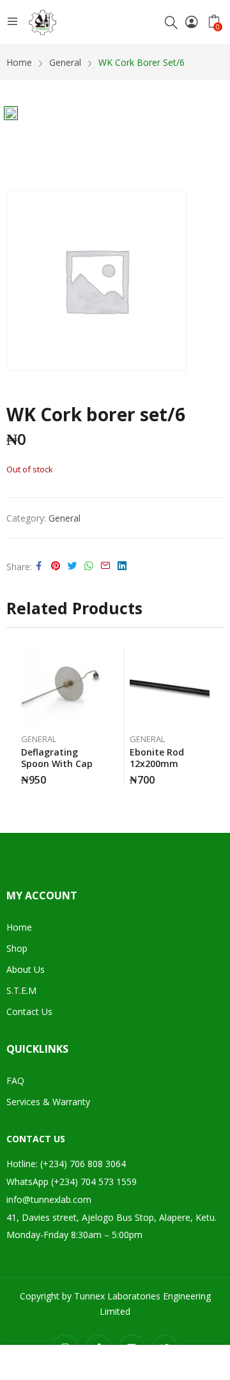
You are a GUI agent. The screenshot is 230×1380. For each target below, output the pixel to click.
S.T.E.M (21, 990)
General (64, 518)
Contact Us (29, 1011)
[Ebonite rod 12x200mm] (170, 687)
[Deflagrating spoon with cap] (61, 687)
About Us (25, 969)
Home (19, 927)
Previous (16, 716)
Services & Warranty (48, 1102)
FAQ (15, 1080)
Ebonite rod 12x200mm (157, 758)
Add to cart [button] (97, 775)
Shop (16, 948)
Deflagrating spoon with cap (57, 758)
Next (214, 716)
